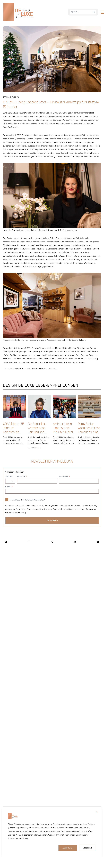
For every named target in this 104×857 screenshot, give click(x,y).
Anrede (9, 477)
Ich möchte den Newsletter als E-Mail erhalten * (27, 500)
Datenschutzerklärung (18, 838)
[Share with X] (75, 542)
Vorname (21, 477)
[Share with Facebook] (28, 542)
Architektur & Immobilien (23, 20)
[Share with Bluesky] (5, 542)
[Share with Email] (98, 542)
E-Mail (8, 487)
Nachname (64, 477)
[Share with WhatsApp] (52, 542)
